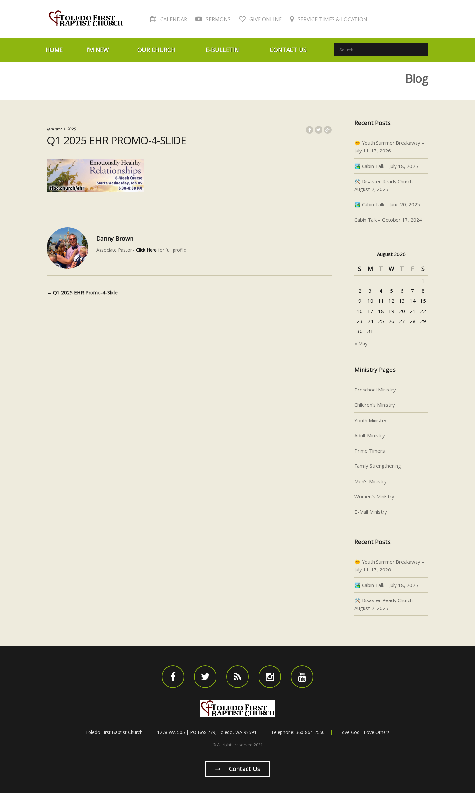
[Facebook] (173, 676)
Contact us (243, 769)
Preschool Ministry (375, 389)
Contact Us (288, 50)
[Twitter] (205, 676)
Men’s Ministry (370, 481)
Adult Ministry (369, 435)
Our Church (156, 50)
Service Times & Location (331, 19)
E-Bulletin (222, 50)
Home (54, 50)
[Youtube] (302, 676)
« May (361, 343)
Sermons (218, 19)
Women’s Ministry (374, 496)
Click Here (146, 250)
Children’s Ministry (374, 405)
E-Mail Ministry (370, 511)
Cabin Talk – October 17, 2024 (388, 219)
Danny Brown (114, 238)
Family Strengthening (377, 466)
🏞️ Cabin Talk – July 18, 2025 (386, 166)
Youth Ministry (370, 420)
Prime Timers (369, 450)
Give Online (265, 19)
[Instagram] (270, 676)
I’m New (97, 50)
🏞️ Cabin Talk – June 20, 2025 (387, 204)
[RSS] (237, 676)
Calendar (173, 19)
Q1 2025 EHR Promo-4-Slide (82, 292)
